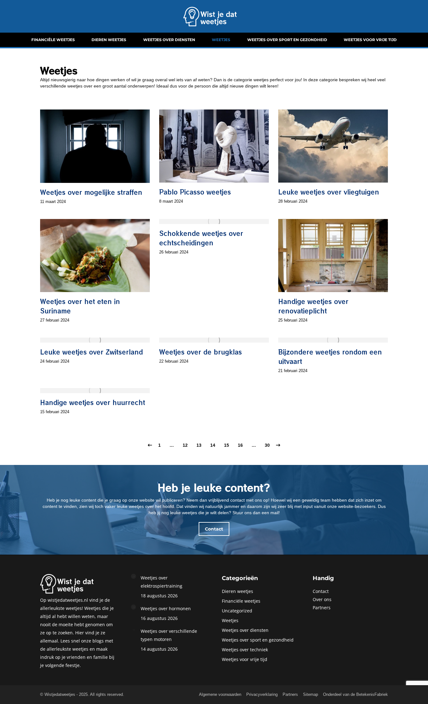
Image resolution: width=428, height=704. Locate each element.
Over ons (322, 599)
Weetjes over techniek (245, 650)
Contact (321, 591)
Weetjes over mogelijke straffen (91, 192)
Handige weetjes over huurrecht (92, 402)
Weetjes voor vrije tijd (244, 659)
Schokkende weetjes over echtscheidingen (201, 238)
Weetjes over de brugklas (200, 351)
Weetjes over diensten (245, 630)
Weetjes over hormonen (166, 608)
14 (212, 445)
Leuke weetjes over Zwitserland (91, 351)
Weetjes (230, 620)
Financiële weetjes (241, 601)
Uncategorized (237, 611)
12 (185, 445)
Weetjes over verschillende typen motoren (169, 635)
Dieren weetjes (237, 591)
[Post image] (133, 576)
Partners (322, 608)
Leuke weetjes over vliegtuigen (328, 191)
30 (267, 445)
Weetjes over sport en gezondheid (258, 640)
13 (198, 445)
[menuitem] (53, 40)
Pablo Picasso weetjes (195, 191)
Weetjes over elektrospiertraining (161, 582)
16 (240, 445)
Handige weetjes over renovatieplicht (313, 306)
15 (226, 445)
